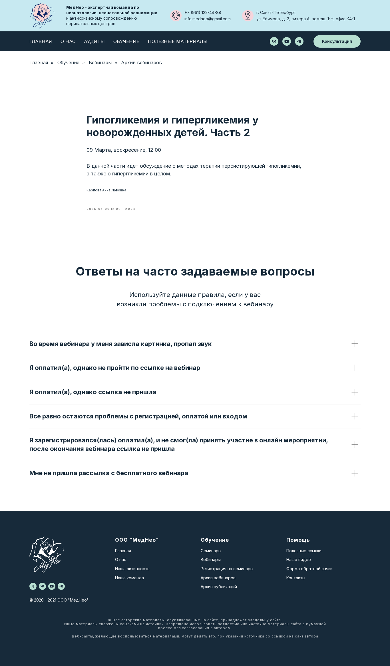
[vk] (274, 41)
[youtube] (286, 41)
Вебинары (100, 62)
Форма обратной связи (309, 568)
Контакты (295, 577)
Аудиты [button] (94, 41)
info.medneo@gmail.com (207, 18)
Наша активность (132, 568)
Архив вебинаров (141, 62)
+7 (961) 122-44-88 (202, 12)
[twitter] (33, 586)
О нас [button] (68, 41)
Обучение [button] (126, 41)
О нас (120, 559)
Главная (40, 41)
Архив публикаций (219, 586)
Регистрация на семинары (227, 568)
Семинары (211, 550)
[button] (337, 41)
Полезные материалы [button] (178, 41)
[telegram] (299, 41)
